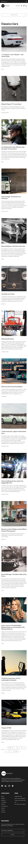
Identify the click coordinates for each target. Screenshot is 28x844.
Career (3, 810)
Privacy (3, 804)
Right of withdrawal (20, 798)
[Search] (21, 5)
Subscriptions (18, 796)
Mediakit (3, 800)
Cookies (3, 812)
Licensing (3, 802)
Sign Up (13, 834)
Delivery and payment (20, 804)
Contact (3, 808)
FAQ (15, 802)
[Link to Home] (5, 5)
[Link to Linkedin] (6, 786)
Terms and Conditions (20, 800)
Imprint (3, 798)
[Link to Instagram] (10, 786)
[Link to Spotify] (13, 786)
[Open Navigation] (26, 5)
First (10, 747)
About (2, 796)
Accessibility (4, 806)
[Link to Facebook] (3, 786)
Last (16, 751)
